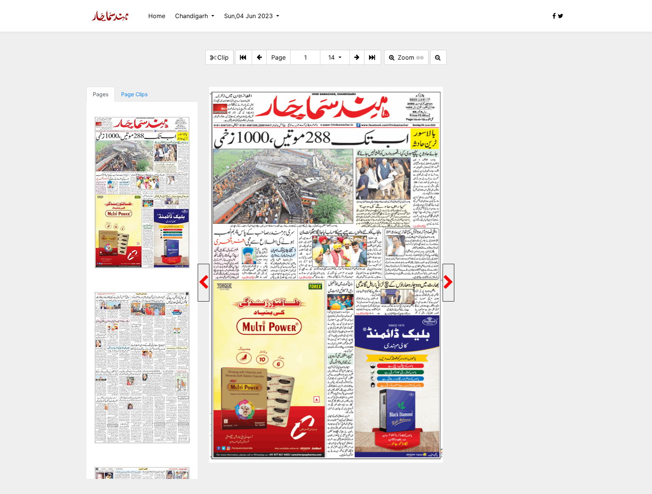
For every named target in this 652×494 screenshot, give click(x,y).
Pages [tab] (100, 94)
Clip (223, 57)
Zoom (406, 57)
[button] (259, 57)
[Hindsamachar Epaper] (110, 16)
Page (278, 57)
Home (156, 16)
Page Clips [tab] (134, 94)
